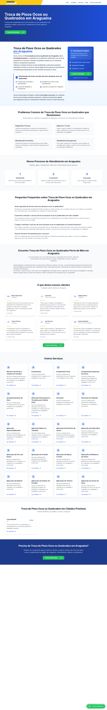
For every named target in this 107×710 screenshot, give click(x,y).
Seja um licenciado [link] (95, 2)
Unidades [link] (73, 2)
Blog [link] (86, 2)
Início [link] (67, 2)
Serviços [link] (81, 2)
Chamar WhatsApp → (14, 32)
